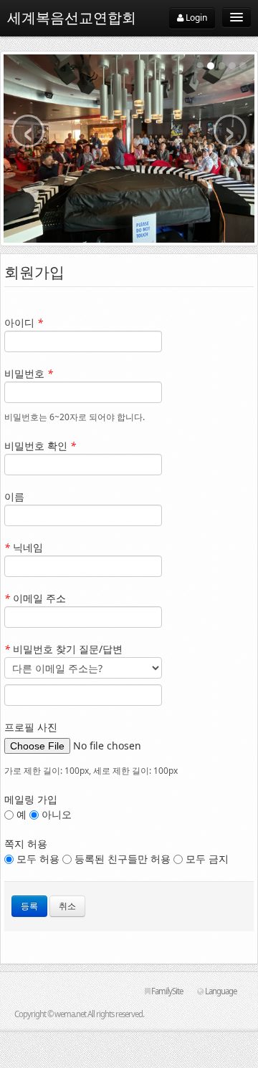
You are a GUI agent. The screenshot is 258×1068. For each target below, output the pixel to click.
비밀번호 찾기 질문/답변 (63, 649)
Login (195, 17)
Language (220, 991)
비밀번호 (28, 373)
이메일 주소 (35, 598)
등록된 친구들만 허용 (122, 858)
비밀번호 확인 (40, 445)
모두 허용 (38, 858)
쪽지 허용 (25, 843)
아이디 (23, 322)
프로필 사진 (30, 727)
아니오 (55, 814)
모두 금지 (206, 858)
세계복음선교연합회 (71, 17)
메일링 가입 (30, 799)
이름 (14, 496)
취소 (67, 906)
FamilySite (166, 991)
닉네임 (23, 547)
